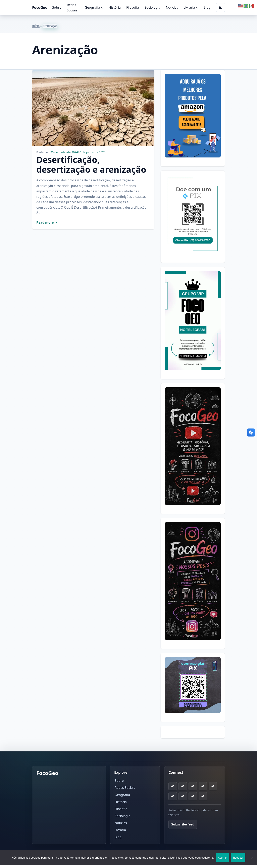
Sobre (56, 7)
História (115, 7)
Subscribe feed (182, 824)
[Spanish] (251, 5)
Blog (207, 7)
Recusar (238, 857)
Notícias (172, 7)
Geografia (92, 7)
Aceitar (222, 857)
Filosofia (132, 7)
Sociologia (152, 7)
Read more (45, 222)
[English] (241, 5)
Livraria (189, 7)
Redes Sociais (72, 7)
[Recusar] (252, 860)
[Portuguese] (246, 5)
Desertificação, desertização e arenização (91, 164)
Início (36, 26)
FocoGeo (39, 7)
